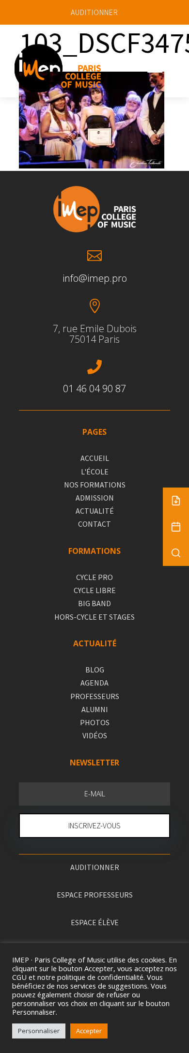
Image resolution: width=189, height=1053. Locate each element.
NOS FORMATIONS (95, 484)
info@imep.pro (95, 278)
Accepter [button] (89, 1030)
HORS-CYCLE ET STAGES (94, 617)
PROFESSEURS (94, 696)
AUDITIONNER (94, 12)
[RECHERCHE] (176, 553)
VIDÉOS (94, 735)
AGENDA (94, 682)
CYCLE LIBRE (95, 590)
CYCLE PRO (94, 577)
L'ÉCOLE (95, 471)
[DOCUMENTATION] (176, 501)
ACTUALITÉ (95, 511)
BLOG (94, 669)
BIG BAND (94, 603)
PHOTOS (95, 722)
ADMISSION (95, 498)
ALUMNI (94, 709)
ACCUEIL (94, 458)
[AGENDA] (176, 527)
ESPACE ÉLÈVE (95, 922)
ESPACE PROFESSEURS (95, 895)
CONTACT (94, 524)
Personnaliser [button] (39, 1030)
